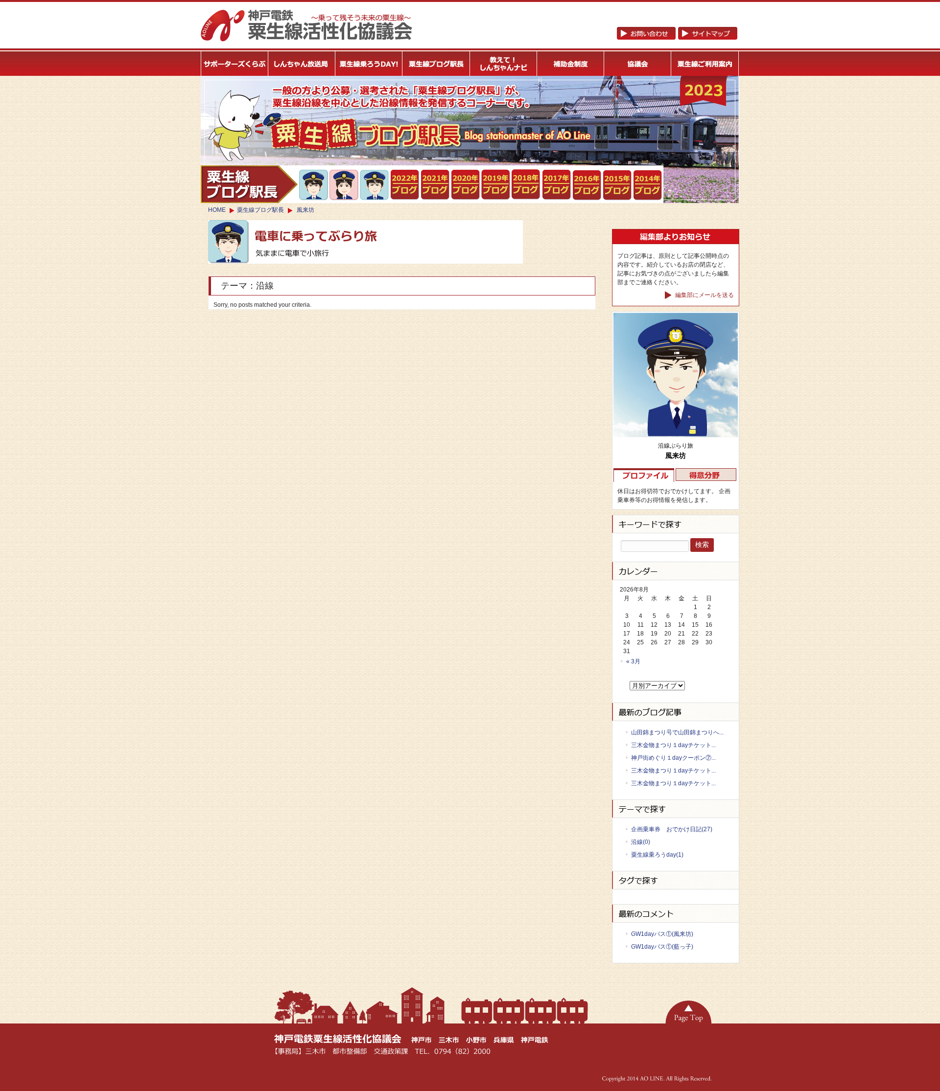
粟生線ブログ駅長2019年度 (496, 185)
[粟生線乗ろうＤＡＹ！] (369, 63)
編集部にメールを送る (704, 295)
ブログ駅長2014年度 (648, 185)
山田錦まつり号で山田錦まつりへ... (677, 732)
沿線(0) (640, 842)
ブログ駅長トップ (249, 184)
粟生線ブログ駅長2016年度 (587, 185)
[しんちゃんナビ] (503, 63)
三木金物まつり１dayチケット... (673, 745)
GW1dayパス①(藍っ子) (662, 946)
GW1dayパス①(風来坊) (662, 934)
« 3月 (633, 661)
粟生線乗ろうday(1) (657, 854)
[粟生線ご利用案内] (705, 63)
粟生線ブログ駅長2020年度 (466, 185)
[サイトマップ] (677, 37)
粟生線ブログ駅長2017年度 (557, 185)
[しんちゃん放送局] (301, 63)
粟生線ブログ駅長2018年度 (526, 185)
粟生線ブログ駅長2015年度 (618, 185)
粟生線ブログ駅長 (260, 209)
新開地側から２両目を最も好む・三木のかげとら (314, 185)
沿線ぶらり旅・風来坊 (375, 185)
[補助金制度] (570, 63)
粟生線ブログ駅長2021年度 (405, 185)
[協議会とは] (638, 63)
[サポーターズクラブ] (234, 63)
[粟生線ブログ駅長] (436, 63)
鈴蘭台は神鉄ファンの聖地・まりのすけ (344, 185)
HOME (217, 209)
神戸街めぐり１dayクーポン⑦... (673, 757)
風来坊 (305, 209)
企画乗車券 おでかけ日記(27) (671, 829)
